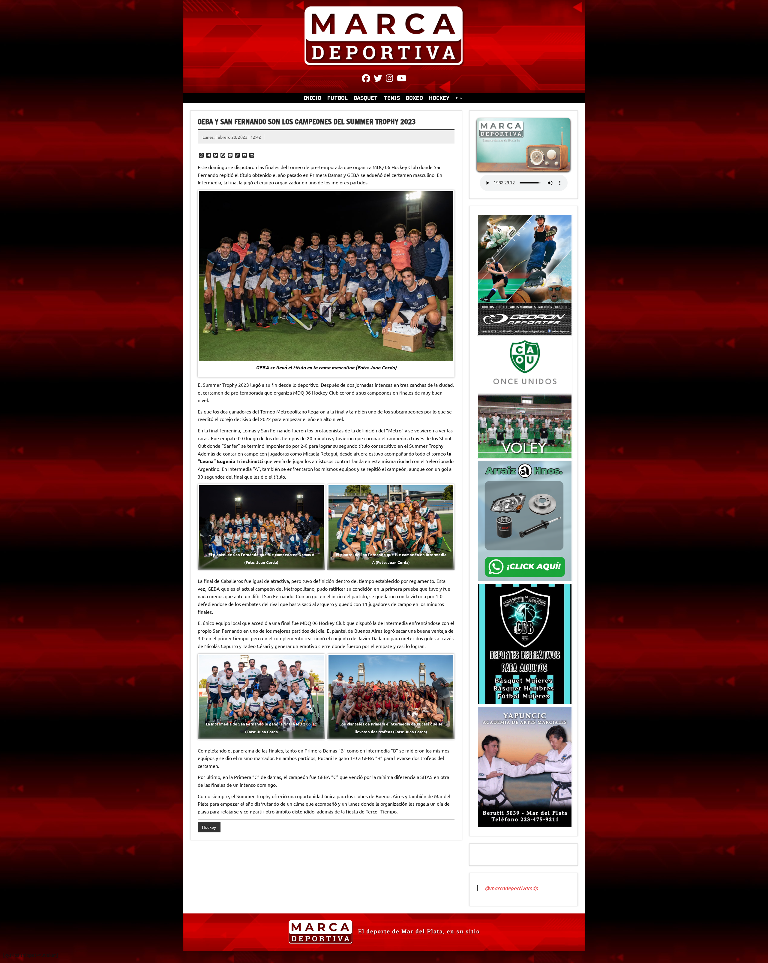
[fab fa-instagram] (389, 79)
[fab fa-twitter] (378, 79)
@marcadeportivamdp (511, 888)
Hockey (209, 827)
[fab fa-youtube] (401, 79)
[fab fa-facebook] (366, 79)
